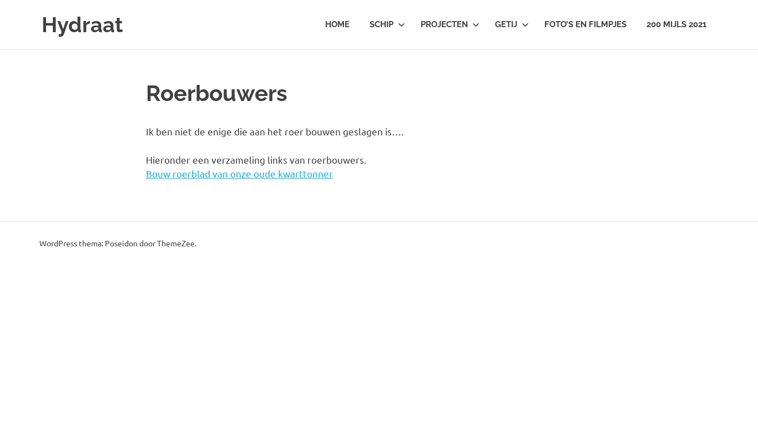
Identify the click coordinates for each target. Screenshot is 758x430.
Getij (506, 24)
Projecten (444, 24)
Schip (381, 24)
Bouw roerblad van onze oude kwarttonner (239, 173)
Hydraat (82, 24)
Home (337, 24)
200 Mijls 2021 (676, 24)
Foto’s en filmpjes (585, 24)
